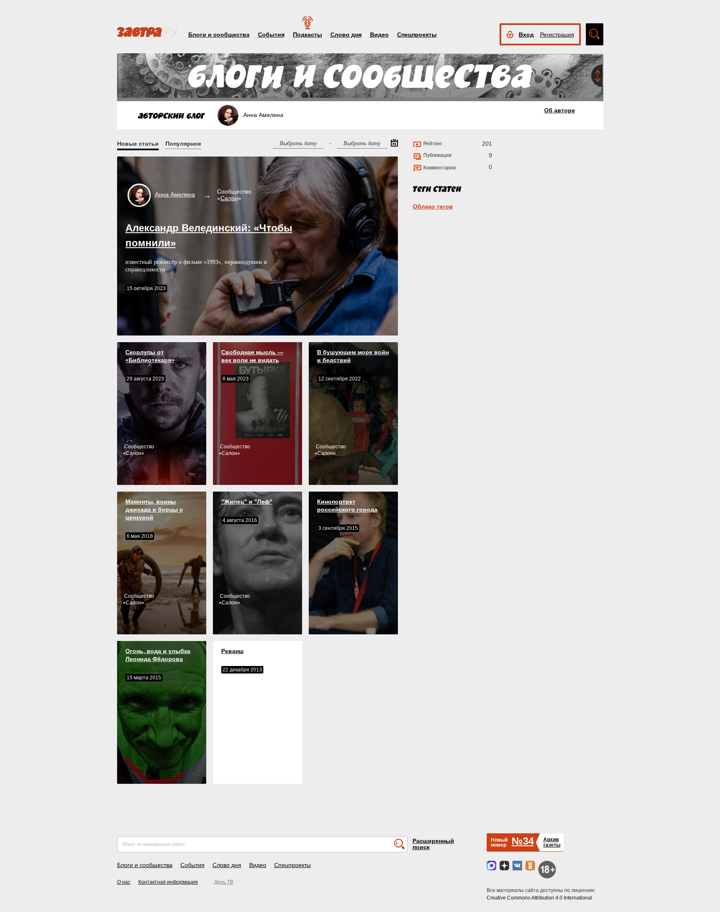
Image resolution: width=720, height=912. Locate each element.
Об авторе (559, 110)
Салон (229, 198)
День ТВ (223, 882)
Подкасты (307, 34)
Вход (526, 34)
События (271, 34)
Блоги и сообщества (219, 34)
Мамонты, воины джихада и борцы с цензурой (154, 509)
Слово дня (346, 34)
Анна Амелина (175, 194)
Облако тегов (433, 206)
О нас (123, 882)
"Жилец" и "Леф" (246, 501)
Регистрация (557, 34)
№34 (523, 841)
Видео (379, 34)
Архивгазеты (551, 842)
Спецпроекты (417, 34)
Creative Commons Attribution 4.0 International (539, 898)
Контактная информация (168, 882)
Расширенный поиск (433, 843)
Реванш (232, 651)
